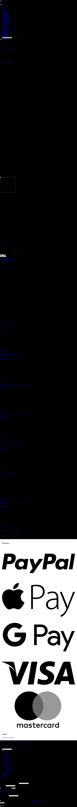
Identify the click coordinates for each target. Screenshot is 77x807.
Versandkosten (15, 250)
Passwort (2, 785)
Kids (3, 19)
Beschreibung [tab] (6, 258)
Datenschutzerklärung (37, 800)
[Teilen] (2, 805)
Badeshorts (5, 12)
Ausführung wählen (5, 329)
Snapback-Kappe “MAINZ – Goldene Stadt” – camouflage (14, 502)
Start (1, 241)
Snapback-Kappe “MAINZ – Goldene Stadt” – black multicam (15, 384)
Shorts (3, 28)
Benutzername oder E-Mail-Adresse (9, 783)
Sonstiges (4, 31)
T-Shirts (4, 33)
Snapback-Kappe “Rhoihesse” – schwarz (10, 531)
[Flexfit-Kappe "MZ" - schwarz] (15, 319)
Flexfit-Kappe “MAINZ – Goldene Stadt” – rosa (11, 354)
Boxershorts (7, 21)
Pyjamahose (9, 27)
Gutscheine (5, 17)
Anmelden (13, 788)
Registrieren (2, 802)
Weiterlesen (3, 388)
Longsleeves (5, 22)
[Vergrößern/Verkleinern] (0, 805)
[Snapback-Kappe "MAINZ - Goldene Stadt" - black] (15, 437)
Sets (3, 27)
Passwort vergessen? (5, 790)
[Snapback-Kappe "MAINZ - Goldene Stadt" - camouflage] (15, 496)
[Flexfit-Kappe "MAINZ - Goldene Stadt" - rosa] (15, 348)
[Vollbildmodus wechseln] (1, 805)
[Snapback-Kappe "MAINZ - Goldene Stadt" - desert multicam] (15, 407)
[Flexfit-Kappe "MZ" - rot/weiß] (15, 468)
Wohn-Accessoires (11, 30)
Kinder (3, 21)
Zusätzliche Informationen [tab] (9, 259)
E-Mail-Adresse (4, 795)
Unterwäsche (5, 36)
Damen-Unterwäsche (9, 20)
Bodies (4, 13)
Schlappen (4, 26)
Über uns (4, 773)
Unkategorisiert (6, 34)
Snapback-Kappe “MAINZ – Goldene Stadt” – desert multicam (15, 414)
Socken (4, 29)
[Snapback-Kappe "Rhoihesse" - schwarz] (15, 525)
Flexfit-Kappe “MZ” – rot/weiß (7, 474)
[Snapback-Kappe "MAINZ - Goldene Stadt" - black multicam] (15, 377)
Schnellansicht (3, 321)
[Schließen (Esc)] (3, 805)
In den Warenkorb (3, 256)
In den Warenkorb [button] (4, 506)
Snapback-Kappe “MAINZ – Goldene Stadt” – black (13, 445)
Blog (3, 774)
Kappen (6, 13)
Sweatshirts (5, 32)
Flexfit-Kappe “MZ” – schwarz (7, 325)
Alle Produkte (5, 751)
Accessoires (7, 28)
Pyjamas (4, 24)
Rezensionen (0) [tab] (6, 261)
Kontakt (4, 775)
